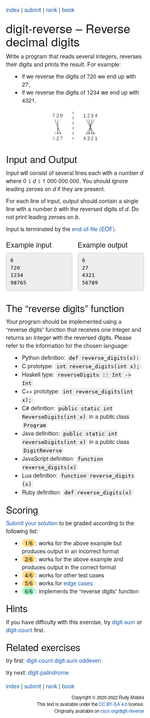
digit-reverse (131, 711)
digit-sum (123, 622)
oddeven (90, 660)
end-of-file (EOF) (93, 229)
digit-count (19, 630)
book (68, 10)
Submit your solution (32, 523)
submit (32, 10)
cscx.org (109, 711)
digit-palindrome (48, 672)
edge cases (78, 583)
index (13, 10)
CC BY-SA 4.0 (113, 704)
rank (51, 10)
